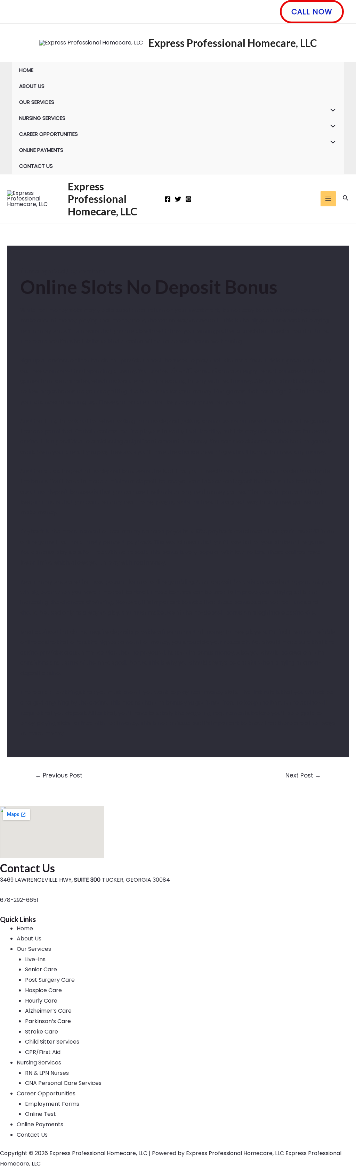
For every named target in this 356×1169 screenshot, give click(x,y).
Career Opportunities (48, 134)
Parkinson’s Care (48, 1021)
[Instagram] (188, 199)
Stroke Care (41, 1032)
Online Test (40, 1114)
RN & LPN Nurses (47, 1073)
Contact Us (36, 166)
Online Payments (41, 150)
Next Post (303, 775)
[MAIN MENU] (328, 198)
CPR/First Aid (42, 1052)
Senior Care (41, 969)
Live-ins (35, 959)
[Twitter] (178, 199)
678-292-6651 (19, 900)
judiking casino (200, 421)
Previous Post (58, 775)
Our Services (36, 102)
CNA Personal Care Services (63, 1083)
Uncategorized (44, 271)
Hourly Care (41, 1001)
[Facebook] (167, 199)
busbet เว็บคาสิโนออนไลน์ (183, 371)
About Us (31, 86)
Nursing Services (42, 118)
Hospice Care (43, 990)
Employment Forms (52, 1104)
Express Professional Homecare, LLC (232, 42)
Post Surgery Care (50, 980)
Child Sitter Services (52, 1042)
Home (26, 70)
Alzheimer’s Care (48, 1011)
